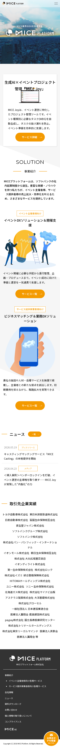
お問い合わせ (11, 709)
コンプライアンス (13, 721)
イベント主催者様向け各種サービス (25, 680)
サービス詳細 (29, 137)
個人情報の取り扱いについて (18, 715)
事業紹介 (9, 675)
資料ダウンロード (13, 703)
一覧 (34, 434)
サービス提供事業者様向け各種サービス (27, 686)
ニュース (9, 698)
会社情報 (9, 692)
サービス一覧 (29, 294)
